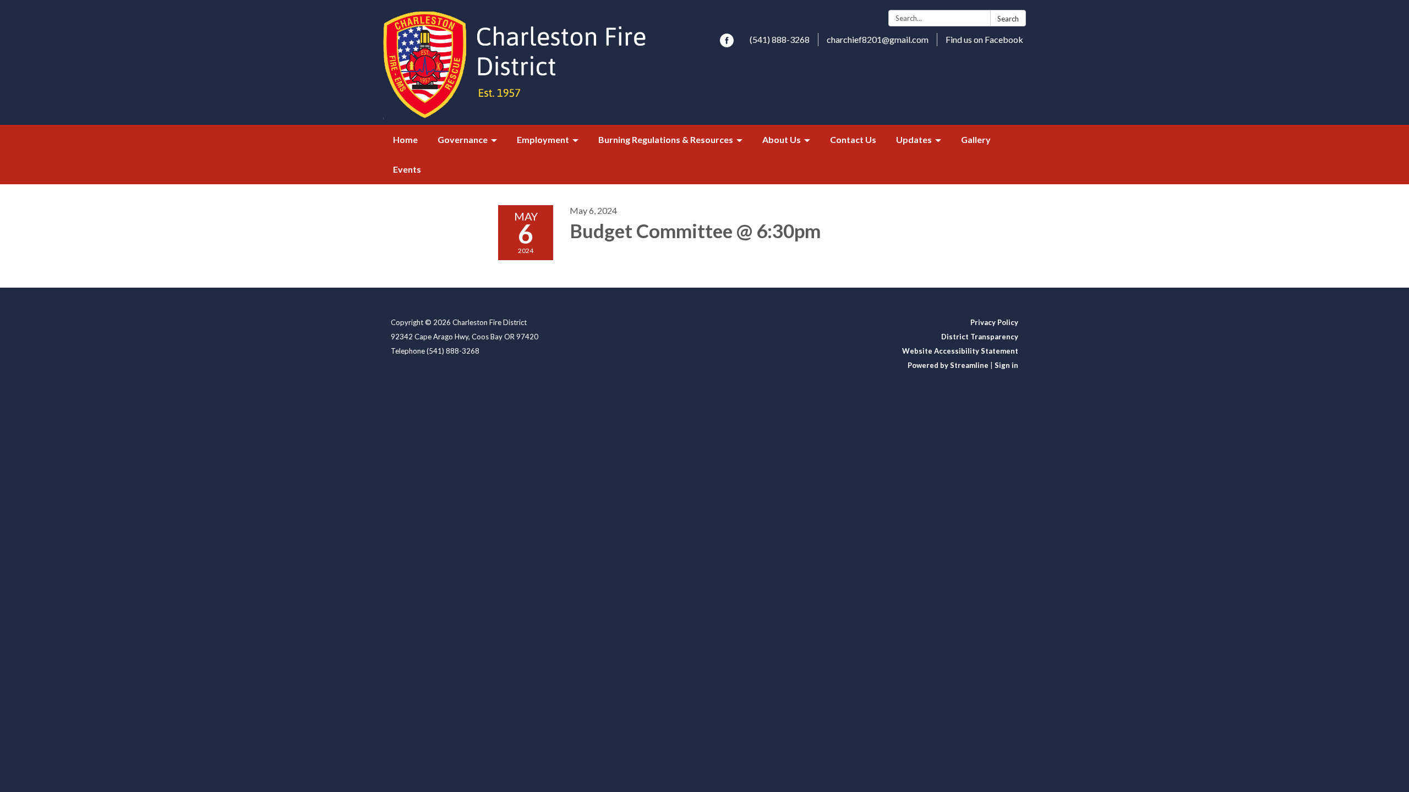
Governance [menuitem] (463, 139)
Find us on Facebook (984, 39)
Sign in (1006, 365)
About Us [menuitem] (781, 139)
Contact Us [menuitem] (853, 139)
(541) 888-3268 (780, 39)
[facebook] (727, 43)
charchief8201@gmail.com (878, 39)
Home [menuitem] (405, 139)
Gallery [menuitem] (976, 139)
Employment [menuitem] (543, 139)
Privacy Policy (994, 322)
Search (1008, 18)
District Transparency (979, 336)
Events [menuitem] (407, 169)
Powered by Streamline (948, 365)
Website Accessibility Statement (960, 350)
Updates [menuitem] (914, 139)
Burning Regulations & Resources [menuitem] (665, 139)
